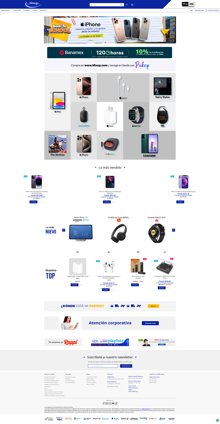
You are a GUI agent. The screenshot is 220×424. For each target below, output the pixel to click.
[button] (103, 42)
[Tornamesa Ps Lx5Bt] (80, 230)
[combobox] (107, 4)
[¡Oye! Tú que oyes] (157, 342)
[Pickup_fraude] (110, 65)
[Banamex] (110, 52)
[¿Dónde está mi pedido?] (110, 306)
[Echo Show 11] (118, 230)
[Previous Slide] (45, 30)
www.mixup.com (146, 409)
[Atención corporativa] (110, 323)
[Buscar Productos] (121, 4)
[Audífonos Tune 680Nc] (156, 230)
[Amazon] (110, 30)
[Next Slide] (174, 30)
